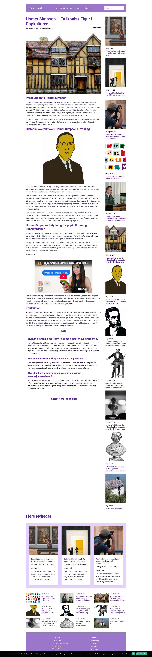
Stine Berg (113, 567)
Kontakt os (86, 8)
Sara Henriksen (48, 565)
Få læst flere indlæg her (63, 398)
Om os (69, 8)
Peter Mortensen (46, 29)
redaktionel (97, 28)
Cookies (77, 8)
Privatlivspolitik (141, 654)
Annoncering (60, 8)
